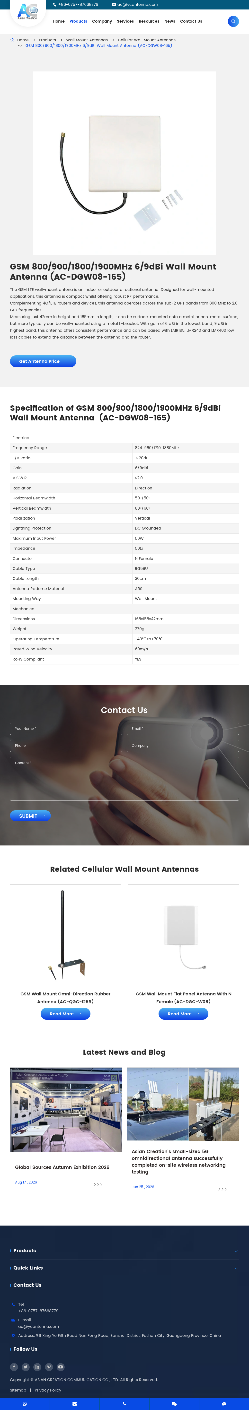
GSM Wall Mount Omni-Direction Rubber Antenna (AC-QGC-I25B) (65, 998)
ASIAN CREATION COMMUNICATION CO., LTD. (77, 1380)
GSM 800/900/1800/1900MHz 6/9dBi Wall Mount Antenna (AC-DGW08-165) (99, 46)
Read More (65, 1014)
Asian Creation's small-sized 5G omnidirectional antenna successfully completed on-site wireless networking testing (179, 1162)
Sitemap (18, 1390)
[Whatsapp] (25, 1404)
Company (102, 21)
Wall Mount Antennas (87, 40)
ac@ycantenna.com (137, 4)
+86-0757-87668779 (78, 4)
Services (125, 21)
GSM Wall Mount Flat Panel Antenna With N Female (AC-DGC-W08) (183, 998)
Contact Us (191, 21)
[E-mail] (74, 1404)
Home (59, 21)
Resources (149, 21)
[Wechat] (174, 1404)
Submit (32, 816)
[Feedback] (224, 1404)
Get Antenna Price (43, 361)
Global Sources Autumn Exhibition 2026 (62, 1167)
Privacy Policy (48, 1390)
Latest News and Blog (124, 1053)
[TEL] (124, 1404)
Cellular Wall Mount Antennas (147, 40)
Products (78, 21)
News (169, 21)
